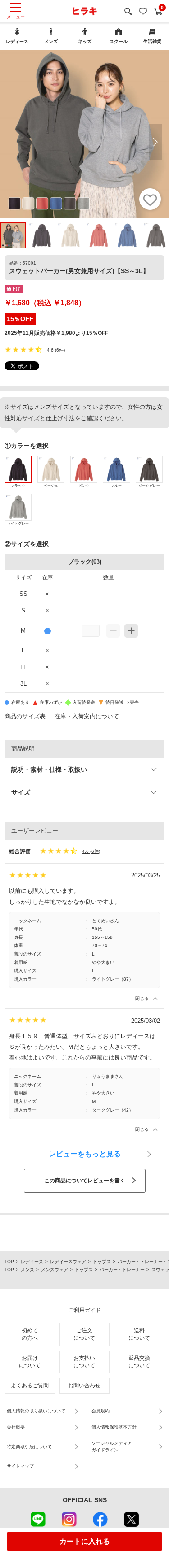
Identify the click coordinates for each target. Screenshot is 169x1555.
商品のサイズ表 (25, 716)
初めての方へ (30, 1334)
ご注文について (84, 1334)
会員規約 (100, 1410)
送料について (139, 1334)
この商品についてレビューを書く (84, 1180)
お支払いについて (84, 1362)
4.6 (50, 349)
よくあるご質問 (30, 1385)
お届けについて (30, 1362)
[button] (155, 142)
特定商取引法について (29, 1446)
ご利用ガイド (85, 1310)
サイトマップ (20, 1466)
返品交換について (139, 1362)
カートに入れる (84, 1541)
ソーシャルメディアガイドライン (111, 1446)
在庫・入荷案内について (87, 716)
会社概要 (16, 1427)
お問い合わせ (84, 1385)
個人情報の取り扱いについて (36, 1410)
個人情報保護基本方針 (114, 1427)
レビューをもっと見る (85, 1154)
